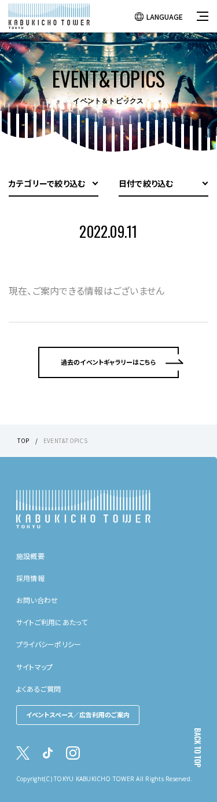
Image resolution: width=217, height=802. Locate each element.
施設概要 (30, 556)
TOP (23, 440)
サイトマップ (34, 667)
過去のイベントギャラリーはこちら (109, 361)
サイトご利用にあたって (52, 622)
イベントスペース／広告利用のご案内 (78, 714)
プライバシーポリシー (48, 644)
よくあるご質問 (38, 689)
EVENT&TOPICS (65, 440)
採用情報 (30, 578)
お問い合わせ (37, 600)
